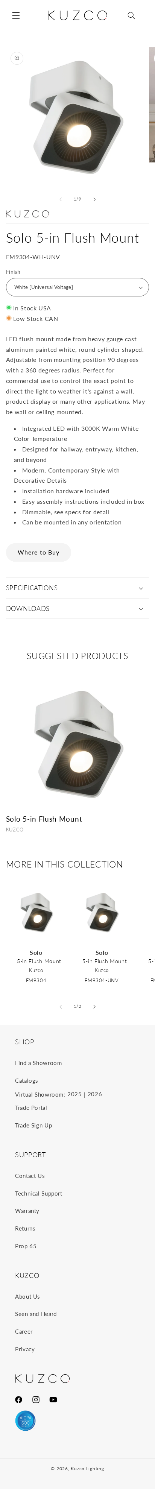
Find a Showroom (38, 1062)
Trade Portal (31, 1107)
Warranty (27, 1210)
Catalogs (26, 1080)
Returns (25, 1228)
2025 (74, 1094)
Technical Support (38, 1193)
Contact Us (30, 1175)
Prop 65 (25, 1246)
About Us (27, 1296)
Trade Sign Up (33, 1125)
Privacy (25, 1349)
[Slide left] (60, 199)
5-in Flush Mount (39, 961)
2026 (95, 1094)
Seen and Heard (36, 1313)
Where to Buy (38, 552)
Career (24, 1331)
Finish (13, 272)
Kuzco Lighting (87, 1468)
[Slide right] (94, 199)
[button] (15, 15)
